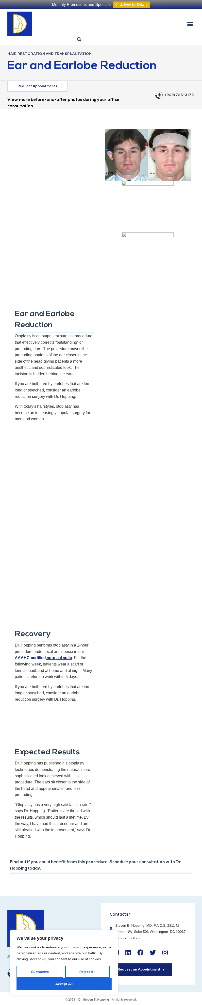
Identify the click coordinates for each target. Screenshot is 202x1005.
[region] (64, 962)
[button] (190, 24)
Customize (40, 972)
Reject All (87, 972)
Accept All (64, 984)
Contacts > (120, 914)
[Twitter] (153, 952)
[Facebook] (140, 952)
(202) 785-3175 (179, 95)
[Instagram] (165, 952)
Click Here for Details (131, 4)
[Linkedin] (128, 952)
